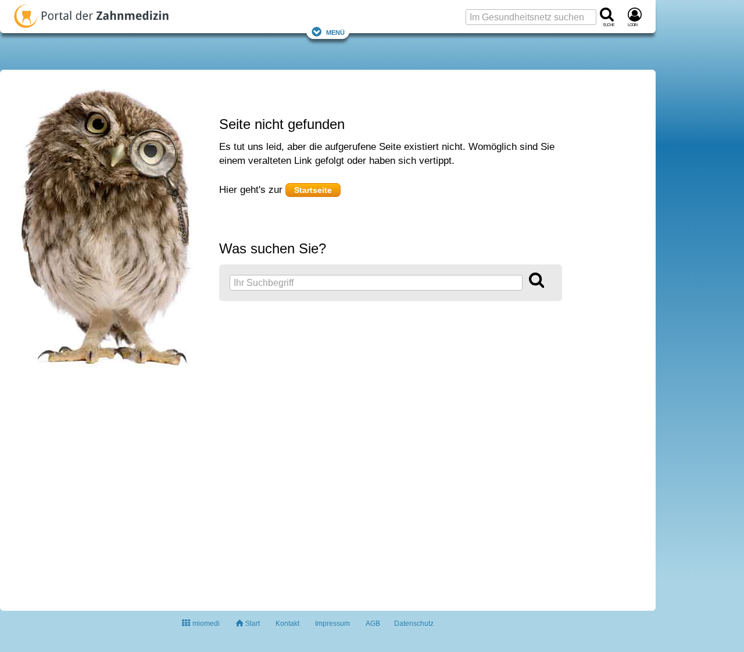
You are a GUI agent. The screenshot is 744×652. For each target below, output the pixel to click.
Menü (335, 32)
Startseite (313, 190)
